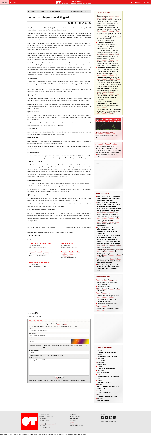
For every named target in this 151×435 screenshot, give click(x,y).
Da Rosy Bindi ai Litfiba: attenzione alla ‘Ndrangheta (109, 111)
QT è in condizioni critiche (105, 133)
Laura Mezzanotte (36, 253)
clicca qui (76, 434)
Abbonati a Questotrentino (106, 144)
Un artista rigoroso (103, 293)
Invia (59, 377)
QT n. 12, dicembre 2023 (38, 266)
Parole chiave (74, 418)
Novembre (101, 363)
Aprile (104, 391)
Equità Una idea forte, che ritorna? (77, 227)
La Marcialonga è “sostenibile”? (107, 282)
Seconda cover (55, 11)
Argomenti (73, 420)
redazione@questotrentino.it (47, 424)
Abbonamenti (74, 424)
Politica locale (49, 232)
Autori (72, 422)
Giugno (104, 381)
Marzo (107, 395)
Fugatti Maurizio (60, 232)
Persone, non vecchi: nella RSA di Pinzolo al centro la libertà (108, 296)
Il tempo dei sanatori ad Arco (107, 303)
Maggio (108, 386)
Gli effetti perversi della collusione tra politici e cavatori (108, 104)
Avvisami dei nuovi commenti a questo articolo (47, 355)
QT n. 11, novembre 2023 (70, 257)
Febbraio (106, 351)
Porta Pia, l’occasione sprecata (107, 280)
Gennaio (107, 355)
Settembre (103, 371)
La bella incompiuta (104, 301)
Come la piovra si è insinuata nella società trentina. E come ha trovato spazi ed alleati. (108, 52)
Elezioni (40, 232)
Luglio (108, 376)
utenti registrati (62, 324)
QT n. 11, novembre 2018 (38, 247)
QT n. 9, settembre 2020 (38, 255)
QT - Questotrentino (104, 284)
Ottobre (106, 367)
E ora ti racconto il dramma (106, 299)
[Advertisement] (59, 290)
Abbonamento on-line (76, 425)
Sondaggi (70, 232)
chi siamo (42, 425)
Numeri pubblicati (75, 416)
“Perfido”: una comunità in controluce (42, 227)
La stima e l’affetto (103, 286)
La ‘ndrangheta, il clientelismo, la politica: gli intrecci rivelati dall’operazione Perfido (107, 45)
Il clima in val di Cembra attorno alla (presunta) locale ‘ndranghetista (108, 29)
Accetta (83, 434)
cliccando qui (38, 348)
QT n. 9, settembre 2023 (39, 11)
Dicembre (101, 359)
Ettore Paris (66, 245)
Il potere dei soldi (103, 306)
